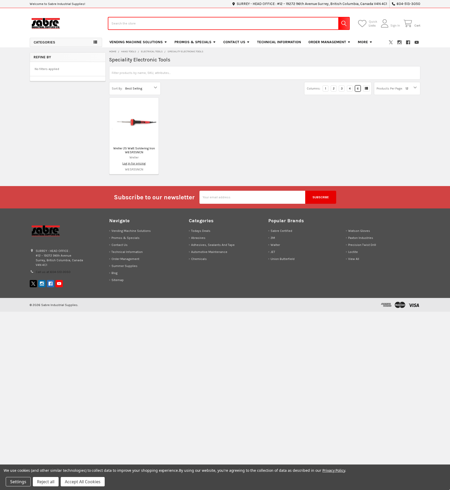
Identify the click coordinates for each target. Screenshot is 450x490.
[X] (391, 42)
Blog (114, 273)
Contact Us (234, 42)
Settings (18, 482)
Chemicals (199, 259)
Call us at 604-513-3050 (53, 272)
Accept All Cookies (83, 482)
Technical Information (279, 42)
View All (353, 259)
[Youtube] (416, 42)
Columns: (314, 88)
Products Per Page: (390, 88)
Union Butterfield (283, 259)
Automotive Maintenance (209, 252)
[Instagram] (399, 42)
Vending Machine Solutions (136, 42)
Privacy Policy (333, 470)
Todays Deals (200, 231)
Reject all (45, 482)
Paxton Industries (360, 238)
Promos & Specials (192, 42)
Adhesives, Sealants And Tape (213, 245)
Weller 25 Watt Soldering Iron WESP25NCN (134, 150)
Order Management (327, 42)
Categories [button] (44, 42)
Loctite (353, 252)
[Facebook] (408, 42)
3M (273, 238)
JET (273, 252)
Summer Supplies (124, 266)
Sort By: (117, 88)
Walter (275, 245)
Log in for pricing (134, 163)
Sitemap (117, 280)
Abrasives (198, 238)
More (363, 42)
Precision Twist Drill (362, 245)
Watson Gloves (359, 231)
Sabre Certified (281, 231)
